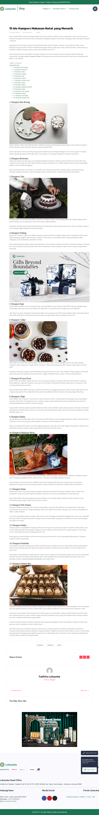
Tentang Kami (74, 9)
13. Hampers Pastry (19, 93)
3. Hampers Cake (19, 72)
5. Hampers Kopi (18, 76)
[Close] (16, 65)
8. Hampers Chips (19, 83)
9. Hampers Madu (19, 85)
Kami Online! (91, 769)
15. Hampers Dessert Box (21, 98)
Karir (93, 797)
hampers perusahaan (34, 559)
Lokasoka (50, 645)
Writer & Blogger (49, 680)
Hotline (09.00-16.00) (91, 753)
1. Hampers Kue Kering (20, 67)
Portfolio (82, 797)
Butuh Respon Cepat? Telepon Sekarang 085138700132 (49, 2)
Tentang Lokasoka (72, 797)
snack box (18, 403)
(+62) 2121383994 (13, 799)
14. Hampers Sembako (20, 96)
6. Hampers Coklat (19, 78)
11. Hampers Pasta (19, 89)
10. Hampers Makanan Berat (22, 87)
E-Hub (88, 797)
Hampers (40, 645)
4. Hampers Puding (19, 74)
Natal (59, 645)
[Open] (11, 65)
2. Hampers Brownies (20, 70)
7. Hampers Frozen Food (21, 80)
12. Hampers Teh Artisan (21, 91)
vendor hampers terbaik (32, 56)
